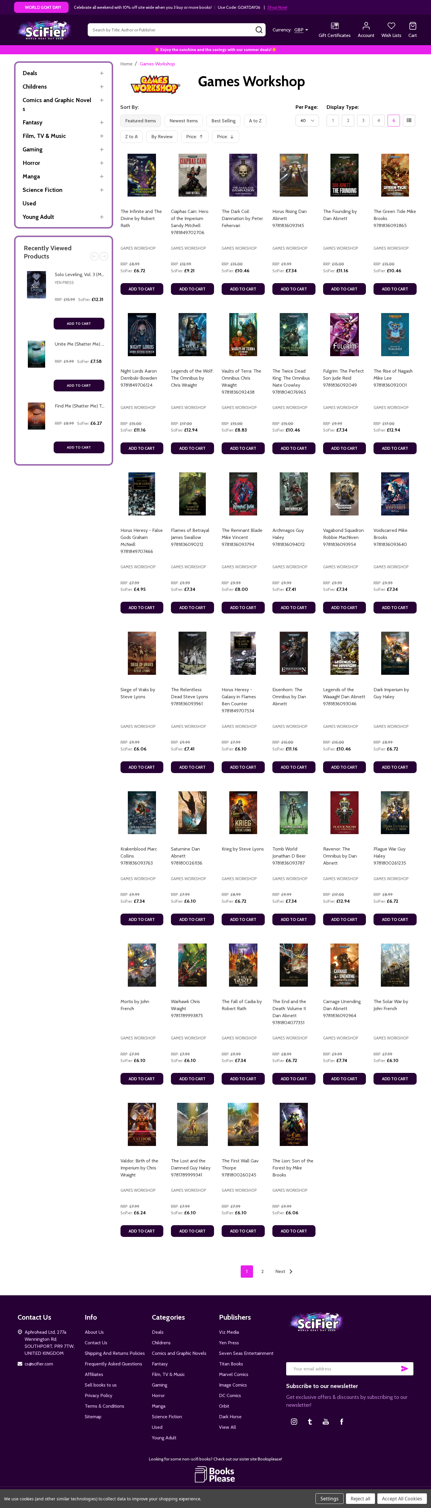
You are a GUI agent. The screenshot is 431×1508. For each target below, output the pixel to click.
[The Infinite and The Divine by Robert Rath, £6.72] (142, 175)
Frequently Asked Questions (113, 1364)
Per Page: (307, 107)
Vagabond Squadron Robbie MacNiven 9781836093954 (343, 537)
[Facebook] (341, 1421)
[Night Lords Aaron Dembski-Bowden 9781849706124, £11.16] (142, 334)
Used (29, 203)
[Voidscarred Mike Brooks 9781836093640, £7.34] (395, 493)
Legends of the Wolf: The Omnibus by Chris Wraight (192, 378)
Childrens (35, 86)
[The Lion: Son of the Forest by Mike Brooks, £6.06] (293, 1124)
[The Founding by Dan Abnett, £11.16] (344, 175)
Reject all (360, 1498)
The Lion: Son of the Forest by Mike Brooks (292, 1168)
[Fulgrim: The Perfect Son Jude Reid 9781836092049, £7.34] (344, 334)
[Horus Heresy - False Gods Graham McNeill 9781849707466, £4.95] (142, 493)
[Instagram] (294, 1421)
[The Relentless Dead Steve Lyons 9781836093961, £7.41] (192, 653)
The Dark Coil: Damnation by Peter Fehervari (242, 218)
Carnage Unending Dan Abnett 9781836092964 (342, 1008)
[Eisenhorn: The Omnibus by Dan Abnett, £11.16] (293, 653)
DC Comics (230, 1395)
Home (126, 64)
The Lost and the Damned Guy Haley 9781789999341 (191, 1168)
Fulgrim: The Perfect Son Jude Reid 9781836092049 (343, 378)
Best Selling (223, 121)
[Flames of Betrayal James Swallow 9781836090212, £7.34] (192, 493)
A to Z (255, 121)
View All (227, 1427)
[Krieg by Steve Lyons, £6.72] (243, 812)
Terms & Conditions (104, 1406)
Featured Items (140, 121)
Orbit (224, 1406)
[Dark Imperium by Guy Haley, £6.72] (395, 653)
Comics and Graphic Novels (57, 104)
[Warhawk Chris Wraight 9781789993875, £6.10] (192, 965)
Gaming (33, 149)
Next (103, 256)
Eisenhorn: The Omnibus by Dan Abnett (289, 696)
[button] (215, 1474)
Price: (196, 138)
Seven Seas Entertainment (246, 1353)
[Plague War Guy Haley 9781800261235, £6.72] (395, 812)
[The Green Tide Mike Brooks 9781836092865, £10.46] (395, 175)
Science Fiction (42, 189)
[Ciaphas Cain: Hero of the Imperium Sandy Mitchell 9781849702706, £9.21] (192, 175)
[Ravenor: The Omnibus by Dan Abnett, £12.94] (344, 812)
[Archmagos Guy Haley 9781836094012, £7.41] (293, 493)
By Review (162, 136)
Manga (31, 176)
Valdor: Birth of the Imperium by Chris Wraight (139, 1168)
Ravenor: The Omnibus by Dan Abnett (340, 856)
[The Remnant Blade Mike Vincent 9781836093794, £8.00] (243, 493)
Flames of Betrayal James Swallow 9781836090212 (190, 537)
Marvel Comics (233, 1374)
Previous (94, 256)
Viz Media (229, 1332)
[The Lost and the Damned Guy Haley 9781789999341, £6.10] (192, 1124)
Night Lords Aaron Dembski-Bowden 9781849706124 (139, 378)
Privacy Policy (98, 1395)
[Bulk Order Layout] (409, 120)
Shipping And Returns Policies (115, 1353)
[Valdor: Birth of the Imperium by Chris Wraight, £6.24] (142, 1124)
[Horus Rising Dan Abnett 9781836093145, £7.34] (293, 175)
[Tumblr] (310, 1421)
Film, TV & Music (44, 135)
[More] (102, 73)
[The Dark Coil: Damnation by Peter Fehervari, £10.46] (243, 175)
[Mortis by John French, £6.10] (142, 965)
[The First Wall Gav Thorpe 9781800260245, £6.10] (243, 1124)
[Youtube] (326, 1421)
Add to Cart (79, 323)
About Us (94, 1332)
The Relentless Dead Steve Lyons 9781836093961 (189, 696)
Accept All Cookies (402, 1498)
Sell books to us (101, 1385)
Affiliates (94, 1374)
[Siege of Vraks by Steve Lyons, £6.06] (142, 653)
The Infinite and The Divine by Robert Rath (141, 218)
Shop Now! (277, 7)
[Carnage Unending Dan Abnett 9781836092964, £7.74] (344, 965)
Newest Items (183, 121)
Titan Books (231, 1364)
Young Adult (38, 216)
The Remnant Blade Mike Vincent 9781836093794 (242, 537)
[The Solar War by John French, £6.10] (395, 965)
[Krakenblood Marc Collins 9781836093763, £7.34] (142, 812)
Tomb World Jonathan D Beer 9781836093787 (289, 856)
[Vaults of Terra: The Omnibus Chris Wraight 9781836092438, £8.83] (243, 334)
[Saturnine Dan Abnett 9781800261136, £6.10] (192, 812)
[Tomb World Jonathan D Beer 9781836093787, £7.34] (293, 812)
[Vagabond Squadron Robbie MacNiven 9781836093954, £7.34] (344, 493)
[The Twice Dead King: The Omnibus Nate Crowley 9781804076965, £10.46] (293, 334)
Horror (31, 162)
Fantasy (33, 122)
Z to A (131, 136)
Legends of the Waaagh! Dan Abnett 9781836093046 (344, 696)
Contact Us (96, 1342)
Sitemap (93, 1416)
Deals (30, 73)
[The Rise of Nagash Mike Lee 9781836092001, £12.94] (395, 334)
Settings (329, 1498)
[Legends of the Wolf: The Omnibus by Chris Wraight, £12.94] (192, 334)
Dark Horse (230, 1416)
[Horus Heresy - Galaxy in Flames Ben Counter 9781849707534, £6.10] (243, 653)
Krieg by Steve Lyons (243, 849)
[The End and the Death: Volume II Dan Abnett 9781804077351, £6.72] (293, 965)
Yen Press (64, 282)
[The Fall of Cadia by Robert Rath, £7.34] (243, 965)
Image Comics (233, 1385)
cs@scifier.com (39, 1364)
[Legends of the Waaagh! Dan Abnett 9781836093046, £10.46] (344, 653)
